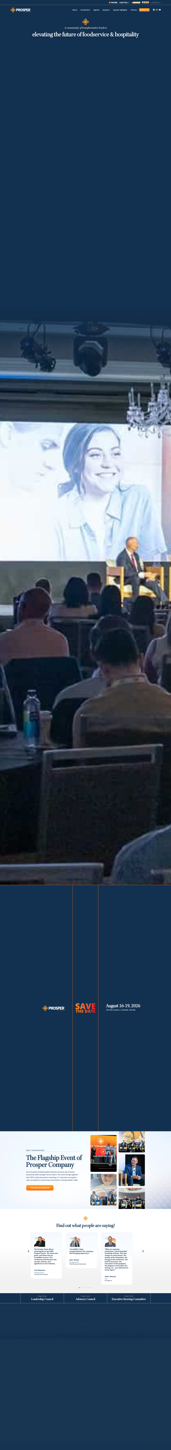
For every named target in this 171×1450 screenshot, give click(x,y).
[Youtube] (160, 10)
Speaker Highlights (120, 10)
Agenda (96, 10)
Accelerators (85, 10)
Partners (134, 10)
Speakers (106, 10)
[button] (28, 1251)
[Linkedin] (154, 10)
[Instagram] (157, 10)
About (74, 10)
